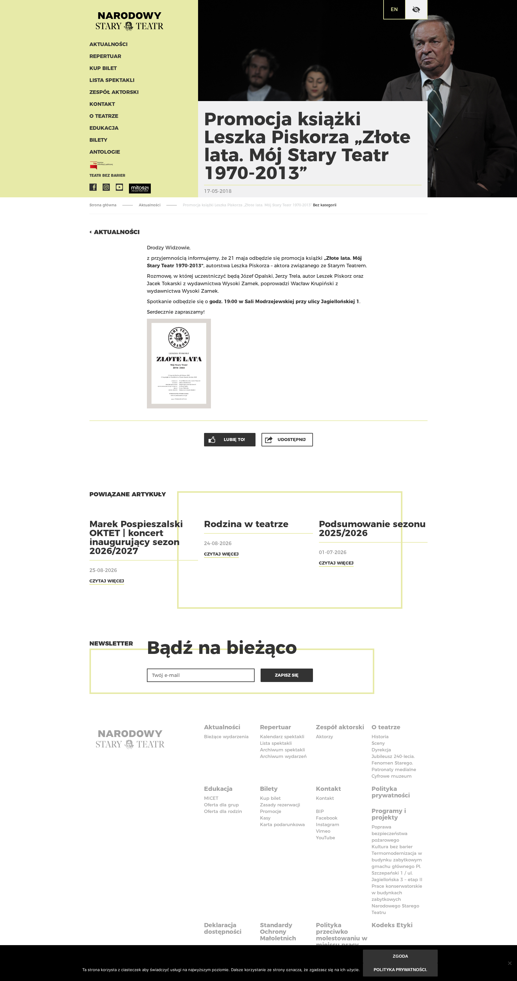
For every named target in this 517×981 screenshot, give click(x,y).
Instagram (106, 187)
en (394, 9)
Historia (380, 736)
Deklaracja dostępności (222, 928)
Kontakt (102, 104)
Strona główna (102, 205)
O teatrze (103, 116)
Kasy (265, 818)
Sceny (378, 743)
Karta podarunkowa (282, 824)
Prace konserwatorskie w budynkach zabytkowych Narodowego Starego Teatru (397, 899)
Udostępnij (292, 439)
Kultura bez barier (392, 846)
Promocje (270, 811)
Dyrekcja (381, 750)
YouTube (119, 187)
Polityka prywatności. (400, 969)
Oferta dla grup (221, 805)
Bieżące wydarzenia (226, 736)
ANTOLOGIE (104, 152)
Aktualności (108, 44)
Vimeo (323, 831)
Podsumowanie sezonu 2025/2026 (372, 528)
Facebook (93, 187)
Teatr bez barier (107, 175)
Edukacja (103, 128)
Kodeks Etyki (392, 925)
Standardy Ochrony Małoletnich (278, 932)
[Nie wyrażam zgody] (510, 963)
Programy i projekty (389, 814)
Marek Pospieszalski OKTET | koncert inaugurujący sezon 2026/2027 (136, 537)
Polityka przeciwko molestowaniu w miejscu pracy (341, 935)
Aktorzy (324, 736)
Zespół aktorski (114, 92)
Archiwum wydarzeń (283, 756)
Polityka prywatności (391, 792)
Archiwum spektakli (282, 750)
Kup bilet (103, 68)
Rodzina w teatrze (246, 524)
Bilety (98, 140)
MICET (211, 798)
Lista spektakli (111, 80)
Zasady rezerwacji (280, 805)
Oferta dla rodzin (223, 811)
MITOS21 (132, 187)
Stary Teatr (129, 19)
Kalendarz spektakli (282, 736)
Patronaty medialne (394, 769)
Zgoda (400, 956)
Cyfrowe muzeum (392, 776)
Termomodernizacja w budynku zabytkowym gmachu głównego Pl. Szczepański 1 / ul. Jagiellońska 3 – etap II (397, 866)
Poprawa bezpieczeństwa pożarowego (389, 833)
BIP (320, 811)
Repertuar (105, 56)
